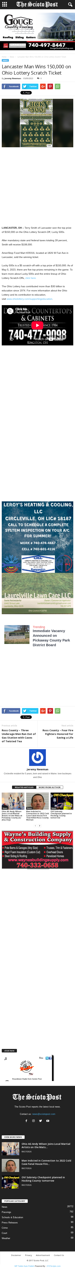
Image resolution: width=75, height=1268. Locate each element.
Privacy (28, 1255)
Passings (6, 1212)
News (12, 57)
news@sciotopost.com (43, 1114)
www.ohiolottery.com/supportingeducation (29, 298)
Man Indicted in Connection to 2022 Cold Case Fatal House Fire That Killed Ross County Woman (37, 815)
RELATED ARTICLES (24, 787)
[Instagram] (34, 1121)
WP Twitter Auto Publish (24, 1266)
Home (4, 57)
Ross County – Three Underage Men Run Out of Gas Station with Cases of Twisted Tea (19, 735)
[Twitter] (41, 1121)
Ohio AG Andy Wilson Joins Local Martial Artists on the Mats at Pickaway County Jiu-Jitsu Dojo (12, 815)
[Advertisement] (37, 187)
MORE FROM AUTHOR (50, 787)
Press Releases (10, 1222)
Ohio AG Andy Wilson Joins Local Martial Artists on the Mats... (46, 1145)
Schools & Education (12, 1217)
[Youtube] (48, 1121)
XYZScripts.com (54, 1266)
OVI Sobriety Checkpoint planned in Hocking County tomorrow (61, 814)
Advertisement (43, 1255)
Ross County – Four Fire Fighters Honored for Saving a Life (58, 733)
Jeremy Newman (13, 78)
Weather (6, 1238)
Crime (5, 1228)
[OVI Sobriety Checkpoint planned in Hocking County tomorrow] (62, 801)
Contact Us (59, 1255)
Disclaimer (16, 1255)
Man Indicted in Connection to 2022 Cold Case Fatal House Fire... (46, 1162)
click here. (30, 278)
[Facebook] (27, 1121)
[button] (69, 5)
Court (4, 1233)
